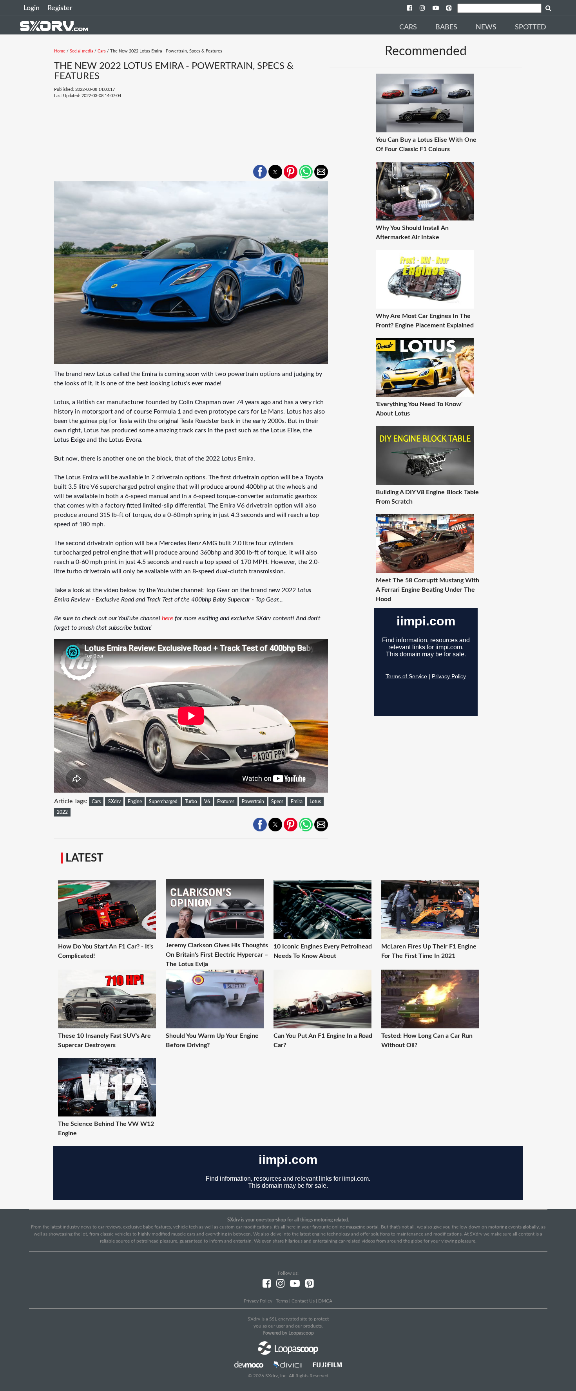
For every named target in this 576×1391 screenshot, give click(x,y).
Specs (277, 801)
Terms (282, 1301)
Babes (446, 27)
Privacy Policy (258, 1301)
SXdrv (114, 801)
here (167, 618)
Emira (296, 801)
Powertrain (253, 801)
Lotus (315, 801)
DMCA (325, 1301)
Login (32, 8)
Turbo (191, 801)
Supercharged (163, 801)
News (486, 27)
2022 (62, 812)
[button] (260, 172)
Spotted (530, 27)
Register (59, 8)
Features (225, 801)
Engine (135, 801)
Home (59, 51)
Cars (408, 27)
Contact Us (303, 1301)
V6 (207, 801)
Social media (81, 51)
